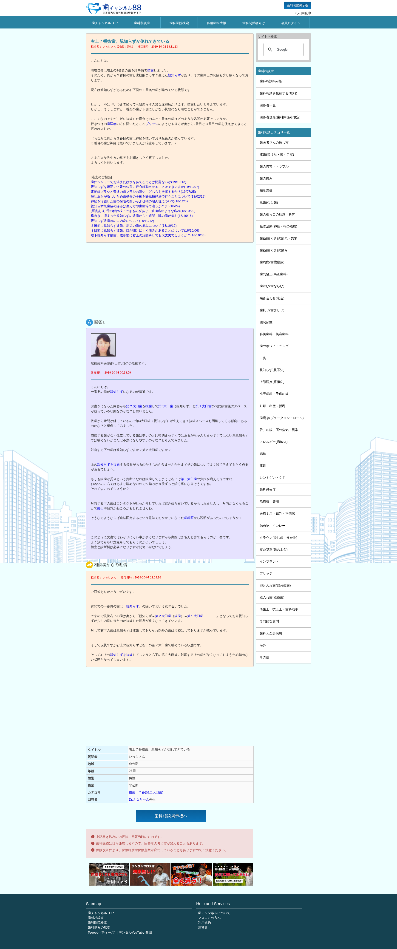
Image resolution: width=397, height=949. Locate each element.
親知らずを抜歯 (108, 464)
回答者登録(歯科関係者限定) (280, 117)
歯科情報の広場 (99, 927)
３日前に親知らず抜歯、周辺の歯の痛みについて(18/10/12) (134, 225)
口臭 (263, 358)
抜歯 (150, 70)
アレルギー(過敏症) (274, 442)
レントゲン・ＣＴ (272, 477)
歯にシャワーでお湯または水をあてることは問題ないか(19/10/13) (138, 182)
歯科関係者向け (253, 23)
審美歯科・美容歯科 (274, 334)
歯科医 (189, 518)
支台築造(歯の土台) (274, 549)
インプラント (269, 561)
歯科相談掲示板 (297, 5)
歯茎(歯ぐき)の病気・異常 (278, 238)
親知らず (174, 75)
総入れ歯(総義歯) (272, 597)
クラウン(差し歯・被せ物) (278, 537)
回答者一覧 (268, 105)
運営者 (203, 927)
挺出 (100, 508)
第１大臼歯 (204, 406)
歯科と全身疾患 (271, 633)
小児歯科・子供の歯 (274, 394)
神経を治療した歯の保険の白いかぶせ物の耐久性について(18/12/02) (140, 201)
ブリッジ (151, 124)
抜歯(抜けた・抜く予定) (277, 154)
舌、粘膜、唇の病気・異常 (279, 430)
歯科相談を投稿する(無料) (278, 93)
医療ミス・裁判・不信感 (277, 513)
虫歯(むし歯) (269, 202)
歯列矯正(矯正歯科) (274, 274)
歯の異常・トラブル (274, 166)
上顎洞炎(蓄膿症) (272, 382)
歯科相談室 (142, 23)
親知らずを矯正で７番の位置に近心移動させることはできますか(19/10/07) (145, 187)
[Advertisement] (171, 279)
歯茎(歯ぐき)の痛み (274, 250)
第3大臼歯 (165, 406)
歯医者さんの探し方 (274, 142)
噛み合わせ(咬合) (272, 298)
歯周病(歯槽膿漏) (272, 262)
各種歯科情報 (216, 23)
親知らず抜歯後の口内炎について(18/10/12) (122, 221)
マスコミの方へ (209, 918)
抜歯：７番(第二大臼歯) (146, 792)
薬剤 (263, 465)
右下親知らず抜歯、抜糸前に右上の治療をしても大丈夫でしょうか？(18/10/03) (148, 235)
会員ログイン (291, 23)
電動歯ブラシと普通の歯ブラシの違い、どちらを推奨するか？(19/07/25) (143, 191)
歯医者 (111, 124)
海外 (263, 645)
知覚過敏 (266, 190)
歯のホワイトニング (274, 346)
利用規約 (204, 922)
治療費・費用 (269, 501)
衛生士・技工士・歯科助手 (279, 609)
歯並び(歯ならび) (272, 286)
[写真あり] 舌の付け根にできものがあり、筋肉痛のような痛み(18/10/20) (143, 211)
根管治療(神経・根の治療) (278, 226)
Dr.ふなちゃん (139, 799)
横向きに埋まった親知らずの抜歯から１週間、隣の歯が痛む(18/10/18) (142, 216)
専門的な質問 (269, 621)
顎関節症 (266, 322)
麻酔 (263, 454)
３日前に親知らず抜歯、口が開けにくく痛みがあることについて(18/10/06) (145, 230)
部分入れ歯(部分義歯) (275, 585)
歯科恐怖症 (268, 489)
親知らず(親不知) (272, 370)
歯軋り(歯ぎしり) (272, 310)
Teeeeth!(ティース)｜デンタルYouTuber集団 (120, 932)
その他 (264, 657)
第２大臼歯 (134, 406)
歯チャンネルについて (214, 913)
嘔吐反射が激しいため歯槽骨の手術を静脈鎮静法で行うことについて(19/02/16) (148, 196)
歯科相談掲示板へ (170, 816)
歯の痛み (266, 178)
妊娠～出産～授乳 (272, 406)
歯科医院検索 (179, 23)
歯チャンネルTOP (105, 23)
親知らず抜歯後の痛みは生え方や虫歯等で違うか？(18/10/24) (135, 206)
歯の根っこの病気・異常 (277, 214)
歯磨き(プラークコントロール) (282, 418)
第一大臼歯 (189, 479)
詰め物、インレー (272, 525)
